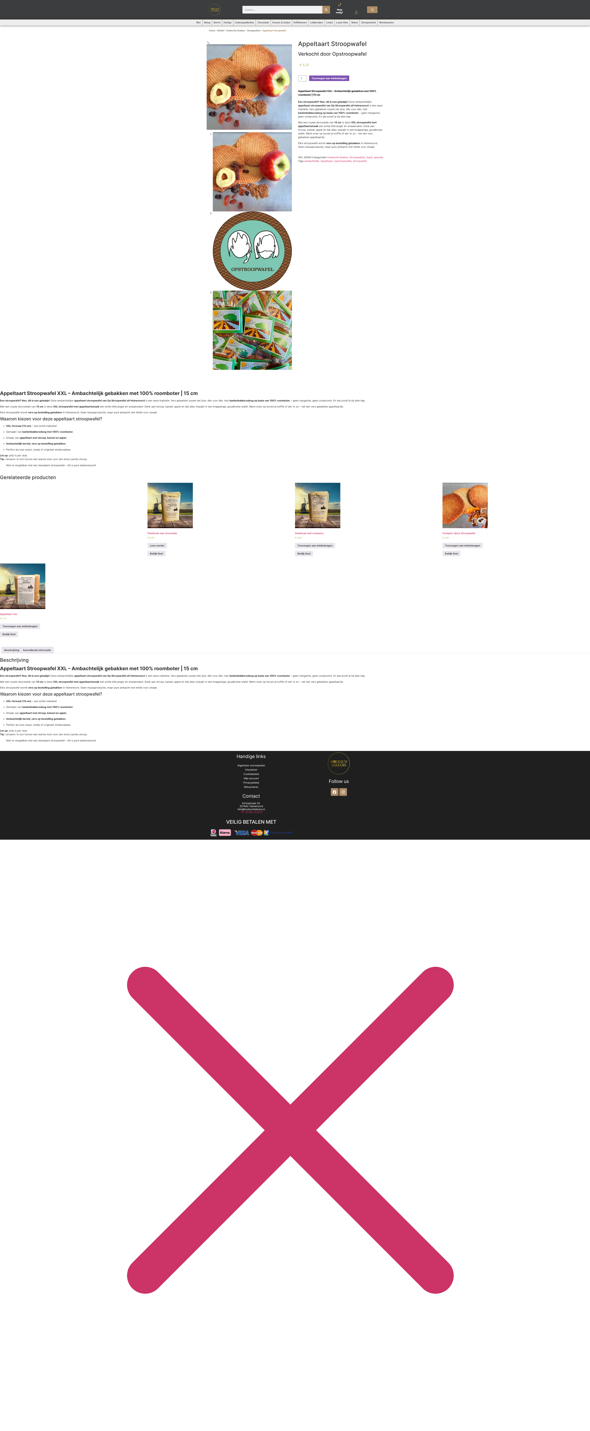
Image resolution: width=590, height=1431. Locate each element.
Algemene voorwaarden (251, 765)
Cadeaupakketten (244, 22)
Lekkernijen (316, 22)
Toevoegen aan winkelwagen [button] (315, 545)
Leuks (329, 22)
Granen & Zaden (281, 22)
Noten (354, 22)
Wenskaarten (386, 22)
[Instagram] (343, 792)
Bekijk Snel (156, 553)
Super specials (374, 157)
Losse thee (342, 22)
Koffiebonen (300, 22)
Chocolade (263, 22)
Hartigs (228, 22)
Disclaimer (251, 769)
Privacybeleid (251, 782)
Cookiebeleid (251, 774)
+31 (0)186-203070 (251, 812)
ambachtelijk (311, 161)
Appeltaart (327, 161)
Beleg (207, 22)
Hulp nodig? (339, 11)
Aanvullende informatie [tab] (37, 650)
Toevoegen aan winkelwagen (329, 78)
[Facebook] (334, 792)
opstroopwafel (342, 161)
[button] (208, 42)
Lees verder (157, 545)
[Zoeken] (326, 10)
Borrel (217, 22)
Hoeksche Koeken (235, 30)
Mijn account (251, 778)
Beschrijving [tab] (11, 650)
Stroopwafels (368, 22)
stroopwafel (360, 161)
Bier (198, 22)
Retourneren (251, 786)
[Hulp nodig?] (339, 4)
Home (212, 30)
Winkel (220, 30)
